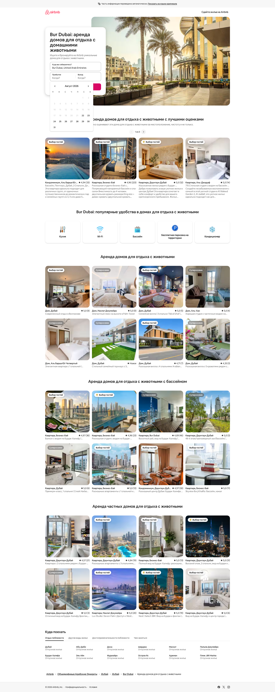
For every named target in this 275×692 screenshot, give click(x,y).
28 (77, 121)
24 (54, 121)
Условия (93, 687)
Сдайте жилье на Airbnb (215, 12)
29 (83, 121)
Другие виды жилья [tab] (78, 638)
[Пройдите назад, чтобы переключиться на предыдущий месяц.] (55, 86)
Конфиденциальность (76, 687)
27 (71, 121)
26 (66, 121)
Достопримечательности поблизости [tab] (110, 638)
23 (88, 115)
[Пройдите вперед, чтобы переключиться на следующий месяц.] (88, 86)
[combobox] (75, 68)
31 (55, 127)
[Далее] (143, 132)
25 (60, 121)
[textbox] (62, 78)
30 (88, 121)
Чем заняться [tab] (140, 638)
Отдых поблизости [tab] (54, 638)
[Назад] (131, 132)
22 (83, 115)
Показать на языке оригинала (162, 3)
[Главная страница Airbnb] (52, 12)
